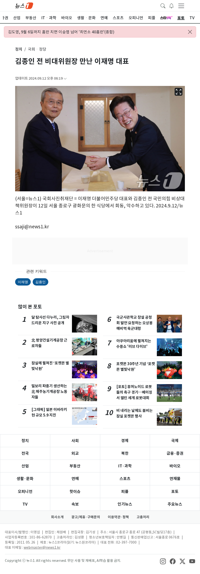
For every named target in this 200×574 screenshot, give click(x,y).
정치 (25, 440)
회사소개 (57, 517)
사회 (75, 440)
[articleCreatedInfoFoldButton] (65, 78)
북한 (125, 453)
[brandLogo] (24, 5)
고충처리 (143, 517)
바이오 (175, 466)
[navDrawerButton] (181, 5)
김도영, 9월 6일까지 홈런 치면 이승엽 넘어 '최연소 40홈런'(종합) (61, 31)
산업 (25, 466)
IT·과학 (125, 466)
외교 (75, 453)
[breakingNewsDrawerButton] (171, 5)
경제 (125, 440)
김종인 (40, 282)
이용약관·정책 (118, 517)
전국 (25, 453)
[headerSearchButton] (162, 5)
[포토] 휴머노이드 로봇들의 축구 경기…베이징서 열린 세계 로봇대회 (134, 392)
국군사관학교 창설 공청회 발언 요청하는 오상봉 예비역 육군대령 (134, 323)
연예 (75, 478)
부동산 (75, 466)
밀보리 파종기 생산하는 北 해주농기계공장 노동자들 (49, 391)
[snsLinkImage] (163, 561)
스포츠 (125, 478)
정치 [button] (18, 49)
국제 (175, 440)
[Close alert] (190, 32)
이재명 (23, 282)
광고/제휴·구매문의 (85, 517)
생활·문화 (25, 478)
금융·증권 (175, 453)
